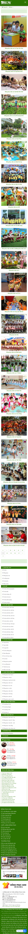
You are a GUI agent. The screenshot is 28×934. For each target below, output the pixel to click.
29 (10, 550)
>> (3, 556)
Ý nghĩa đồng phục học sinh (8, 792)
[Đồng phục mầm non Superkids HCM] (14, 60)
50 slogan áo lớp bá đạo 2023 (8, 802)
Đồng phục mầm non (8, 682)
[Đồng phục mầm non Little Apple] (14, 514)
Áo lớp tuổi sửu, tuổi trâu (8, 610)
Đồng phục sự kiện (7, 688)
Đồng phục (5, 572)
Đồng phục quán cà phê (8, 699)
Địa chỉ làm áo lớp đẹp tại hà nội (9, 790)
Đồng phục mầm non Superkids (14, 436)
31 (18, 550)
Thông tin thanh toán (6, 817)
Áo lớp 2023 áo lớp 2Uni (7, 778)
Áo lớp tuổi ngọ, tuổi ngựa (8, 623)
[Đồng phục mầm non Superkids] (14, 426)
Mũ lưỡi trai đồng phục (8, 733)
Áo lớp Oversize (7, 596)
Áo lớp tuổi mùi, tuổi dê (8, 626)
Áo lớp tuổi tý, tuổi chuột (8, 607)
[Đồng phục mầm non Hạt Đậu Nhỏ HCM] (14, 82)
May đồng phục (6, 653)
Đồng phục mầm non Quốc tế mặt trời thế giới (14, 545)
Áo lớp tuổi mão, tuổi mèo (8, 615)
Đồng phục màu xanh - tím (9, 717)
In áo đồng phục (6, 664)
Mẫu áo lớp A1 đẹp (6, 789)
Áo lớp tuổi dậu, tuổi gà (8, 631)
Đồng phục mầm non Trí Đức (14, 503)
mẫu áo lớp (12, 915)
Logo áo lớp (6, 642)
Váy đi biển (5, 645)
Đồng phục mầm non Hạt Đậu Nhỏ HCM (14, 91)
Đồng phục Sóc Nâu (14, 334)
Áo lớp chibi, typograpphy (8, 588)
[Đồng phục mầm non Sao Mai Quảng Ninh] (14, 104)
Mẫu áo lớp (5, 583)
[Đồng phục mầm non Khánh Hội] (14, 382)
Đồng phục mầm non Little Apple (14, 524)
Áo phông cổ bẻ (6, 709)
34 (7, 553)
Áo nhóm (5, 658)
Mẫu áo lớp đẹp (6, 669)
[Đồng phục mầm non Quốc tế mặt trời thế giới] (14, 535)
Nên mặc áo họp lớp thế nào (8, 800)
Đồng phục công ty (7, 677)
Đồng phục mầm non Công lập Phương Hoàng (14, 482)
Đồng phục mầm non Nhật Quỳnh (14, 352)
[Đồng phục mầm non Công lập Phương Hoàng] (14, 471)
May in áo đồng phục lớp (7, 775)
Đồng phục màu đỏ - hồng (9, 720)
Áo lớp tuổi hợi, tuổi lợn (8, 637)
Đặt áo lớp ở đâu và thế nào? (8, 780)
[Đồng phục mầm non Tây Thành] (14, 449)
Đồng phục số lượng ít (7, 774)
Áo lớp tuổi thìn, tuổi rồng (8, 618)
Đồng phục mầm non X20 (14, 207)
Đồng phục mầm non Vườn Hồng (14, 413)
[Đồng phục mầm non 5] (14, 237)
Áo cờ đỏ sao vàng (7, 656)
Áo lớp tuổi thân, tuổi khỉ (8, 629)
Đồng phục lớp (6, 575)
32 (22, 550)
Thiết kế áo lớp (6, 666)
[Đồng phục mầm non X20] (14, 196)
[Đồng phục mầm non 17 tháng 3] (14, 363)
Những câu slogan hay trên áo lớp (9, 852)
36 (14, 553)
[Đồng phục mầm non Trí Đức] (14, 493)
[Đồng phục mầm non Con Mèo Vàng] (14, 217)
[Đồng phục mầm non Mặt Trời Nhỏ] (14, 173)
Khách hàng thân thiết (6, 815)
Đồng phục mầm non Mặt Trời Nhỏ (14, 184)
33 (3, 553)
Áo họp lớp (5, 581)
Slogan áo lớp (7, 915)
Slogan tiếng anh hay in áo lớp (8, 799)
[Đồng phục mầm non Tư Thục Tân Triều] (14, 31)
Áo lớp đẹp (5, 591)
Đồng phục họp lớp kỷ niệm (9, 680)
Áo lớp (4, 570)
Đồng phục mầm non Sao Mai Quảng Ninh (14, 115)
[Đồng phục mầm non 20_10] (14, 282)
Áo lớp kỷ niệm (5, 793)
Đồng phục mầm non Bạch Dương (14, 161)
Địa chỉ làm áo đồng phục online (8, 796)
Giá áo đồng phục (15, 913)
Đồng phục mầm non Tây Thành (14, 460)
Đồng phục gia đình (7, 661)
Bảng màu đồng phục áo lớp (8, 786)
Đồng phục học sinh (7, 685)
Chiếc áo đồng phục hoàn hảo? (8, 854)
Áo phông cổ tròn (7, 704)
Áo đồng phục (6, 578)
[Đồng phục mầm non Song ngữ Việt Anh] (14, 303)
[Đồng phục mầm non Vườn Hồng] (14, 402)
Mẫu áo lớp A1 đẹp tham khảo (8, 845)
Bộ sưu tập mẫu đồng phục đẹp (9, 843)
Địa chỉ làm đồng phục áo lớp (8, 781)
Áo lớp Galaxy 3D (7, 594)
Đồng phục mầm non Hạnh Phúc (14, 138)
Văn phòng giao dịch (6, 819)
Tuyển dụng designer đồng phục (9, 813)
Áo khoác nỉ (6, 712)
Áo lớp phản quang (7, 599)
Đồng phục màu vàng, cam (9, 728)
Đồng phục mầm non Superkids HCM (14, 71)
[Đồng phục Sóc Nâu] (14, 323)
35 (11, 553)
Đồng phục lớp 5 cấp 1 (8, 674)
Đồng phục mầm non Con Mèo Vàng (14, 225)
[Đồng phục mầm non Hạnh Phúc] (14, 128)
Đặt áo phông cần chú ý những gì (9, 783)
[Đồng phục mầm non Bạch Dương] (14, 151)
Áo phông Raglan (7, 706)
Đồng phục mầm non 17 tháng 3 (14, 372)
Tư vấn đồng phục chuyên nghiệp (9, 811)
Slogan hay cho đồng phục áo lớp (9, 787)
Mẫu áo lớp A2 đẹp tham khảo (8, 847)
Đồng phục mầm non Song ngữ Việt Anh (14, 311)
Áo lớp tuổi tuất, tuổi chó (8, 634)
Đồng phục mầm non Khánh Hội (14, 390)
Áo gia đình (5, 647)
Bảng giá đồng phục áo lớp (7, 784)
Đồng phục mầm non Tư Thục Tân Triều (14, 48)
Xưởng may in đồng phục (7, 798)
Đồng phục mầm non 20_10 (14, 293)
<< (3, 550)
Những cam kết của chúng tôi (8, 822)
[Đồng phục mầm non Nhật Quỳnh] (14, 344)
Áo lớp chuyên (6, 602)
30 (14, 550)
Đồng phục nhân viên (8, 691)
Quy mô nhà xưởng (6, 820)
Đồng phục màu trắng (8, 725)
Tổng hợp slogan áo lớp (7, 772)
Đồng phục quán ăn (7, 696)
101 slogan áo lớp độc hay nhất (8, 777)
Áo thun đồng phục (7, 650)
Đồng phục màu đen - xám (9, 722)
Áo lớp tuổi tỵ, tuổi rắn (8, 621)
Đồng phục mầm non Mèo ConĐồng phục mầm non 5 (14, 248)
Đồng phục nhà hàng (7, 693)
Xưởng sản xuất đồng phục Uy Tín (9, 850)
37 (18, 553)
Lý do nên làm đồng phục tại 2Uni (9, 849)
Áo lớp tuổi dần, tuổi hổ (8, 612)
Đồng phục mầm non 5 (14, 270)
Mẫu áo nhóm (8, 913)
